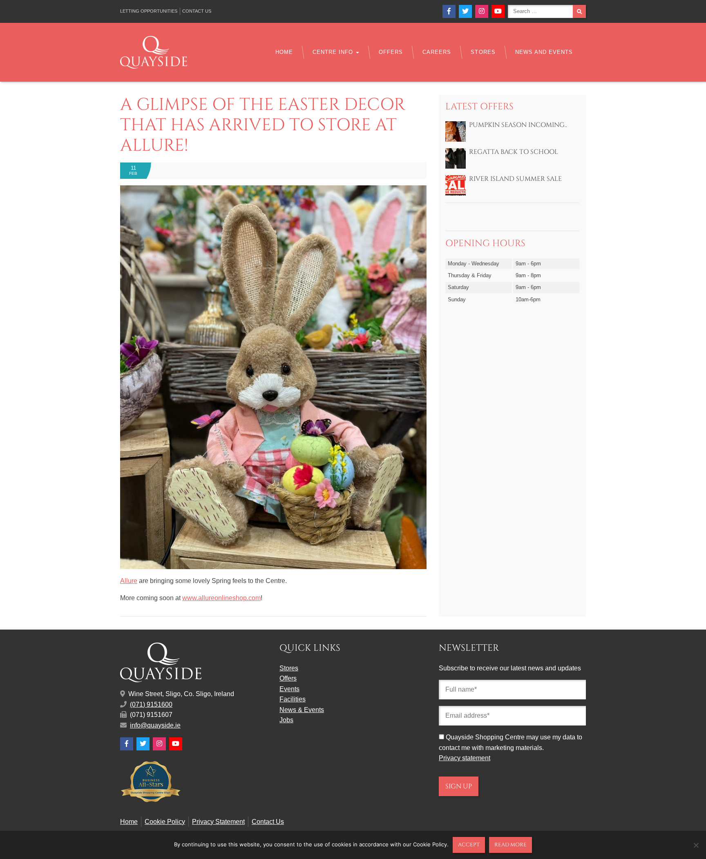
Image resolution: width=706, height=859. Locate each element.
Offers (391, 52)
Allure (128, 580)
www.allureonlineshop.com (221, 597)
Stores (483, 52)
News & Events (301, 709)
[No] (696, 845)
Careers (436, 52)
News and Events (544, 52)
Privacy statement (464, 757)
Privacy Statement (218, 821)
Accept (469, 844)
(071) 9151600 (151, 704)
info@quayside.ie (155, 725)
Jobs (286, 720)
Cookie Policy (165, 821)
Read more (510, 844)
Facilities (292, 699)
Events (289, 688)
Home (284, 52)
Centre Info (334, 52)
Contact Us (196, 11)
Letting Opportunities (148, 11)
